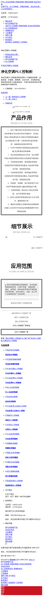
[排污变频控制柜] (12, 471)
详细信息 (8, 103)
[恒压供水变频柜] (12, 350)
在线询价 (4, 93)
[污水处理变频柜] (12, 434)
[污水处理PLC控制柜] (14, 378)
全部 (7, 26)
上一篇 (15, 97)
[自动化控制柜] (11, 397)
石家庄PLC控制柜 (10, 341)
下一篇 (11, 99)
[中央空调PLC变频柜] (14, 369)
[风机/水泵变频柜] (12, 453)
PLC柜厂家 (25, 338)
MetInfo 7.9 (14, 560)
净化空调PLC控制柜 (13, 338)
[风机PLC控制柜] (12, 415)
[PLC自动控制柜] (12, 387)
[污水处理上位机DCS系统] (15, 406)
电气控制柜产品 (11, 59)
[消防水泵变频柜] (12, 462)
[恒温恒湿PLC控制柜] (14, 481)
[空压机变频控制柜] (13, 359)
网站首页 (8, 21)
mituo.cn (32, 560)
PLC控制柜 (9, 61)
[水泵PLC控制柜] (12, 425)
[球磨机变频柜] (11, 443)
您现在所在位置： (12, 54)
